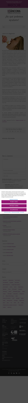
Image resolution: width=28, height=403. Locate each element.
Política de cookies (7, 212)
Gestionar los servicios (14, 199)
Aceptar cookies (14, 201)
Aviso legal (22, 212)
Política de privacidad (15, 212)
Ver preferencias (14, 209)
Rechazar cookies (14, 205)
